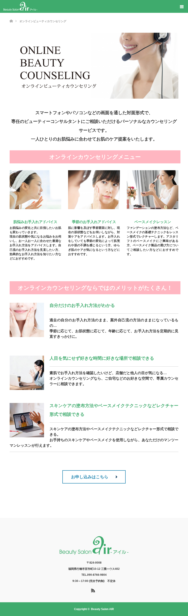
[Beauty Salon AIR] (20, 6)
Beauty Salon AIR (102, 609)
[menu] (181, 6)
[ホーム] (11, 14)
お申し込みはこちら (89, 477)
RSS (92, 589)
